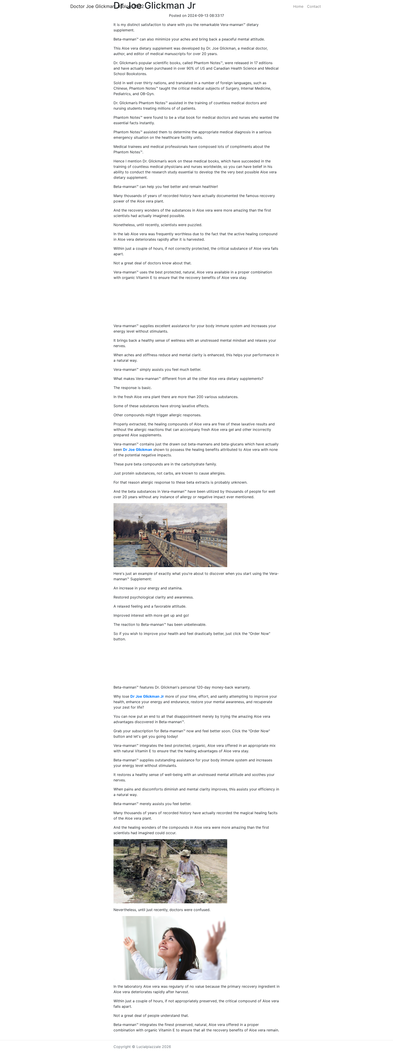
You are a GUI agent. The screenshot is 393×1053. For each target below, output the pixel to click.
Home (298, 6)
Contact (314, 6)
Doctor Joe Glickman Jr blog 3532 (107, 6)
